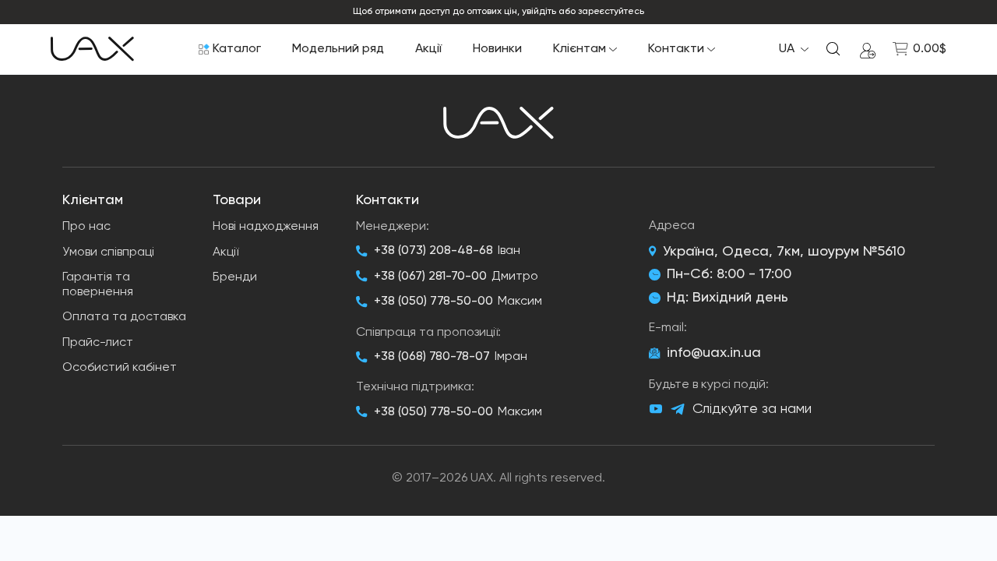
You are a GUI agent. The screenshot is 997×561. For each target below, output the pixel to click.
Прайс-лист (97, 343)
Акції (428, 49)
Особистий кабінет (119, 368)
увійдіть (539, 11)
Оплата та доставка (124, 317)
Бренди (235, 277)
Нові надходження (266, 227)
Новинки (497, 49)
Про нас (86, 227)
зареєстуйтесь (611, 11)
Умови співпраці (108, 252)
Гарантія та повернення (97, 284)
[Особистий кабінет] (867, 49)
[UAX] (92, 49)
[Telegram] (678, 409)
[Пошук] (833, 49)
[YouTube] (656, 409)
